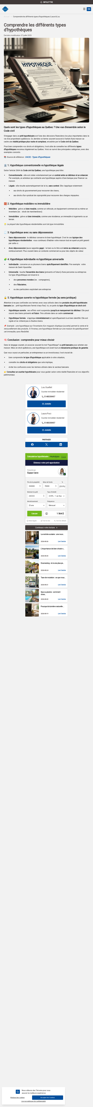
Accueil (6, 17)
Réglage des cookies (17, 1097)
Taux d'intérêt (51, 492)
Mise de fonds (48, 482)
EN (89, 9)
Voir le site (46, 521)
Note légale (33, 521)
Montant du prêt (32, 492)
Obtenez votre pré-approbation (46, 463)
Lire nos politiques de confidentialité (33, 1101)
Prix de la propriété (33, 482)
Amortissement (32, 501)
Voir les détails (61, 521)
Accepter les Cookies (47, 1097)
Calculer (34, 514)
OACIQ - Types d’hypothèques (37, 157)
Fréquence (50, 501)
